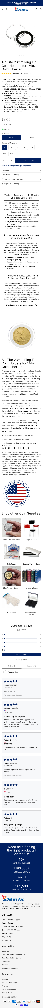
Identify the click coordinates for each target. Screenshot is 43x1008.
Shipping (7, 170)
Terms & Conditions (9, 989)
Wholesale (5, 986)
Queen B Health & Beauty (11, 930)
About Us (5, 951)
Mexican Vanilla (7, 933)
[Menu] (2, 9)
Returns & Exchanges (12, 175)
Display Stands (7, 923)
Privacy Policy (7, 993)
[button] (7, 74)
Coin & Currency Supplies (11, 920)
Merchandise (6, 940)
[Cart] (40, 9)
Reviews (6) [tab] (11, 666)
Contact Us (6, 961)
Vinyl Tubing (6, 937)
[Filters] (4, 672)
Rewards (5, 965)
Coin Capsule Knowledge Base (13, 954)
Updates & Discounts (10, 968)
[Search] (6, 9)
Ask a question (21, 659)
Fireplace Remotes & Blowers (13, 926)
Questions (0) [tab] (31, 666)
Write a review (21, 654)
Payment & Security (11, 184)
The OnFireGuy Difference (14, 179)
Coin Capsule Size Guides (11, 958)
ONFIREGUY (12, 997)
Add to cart (29, 160)
